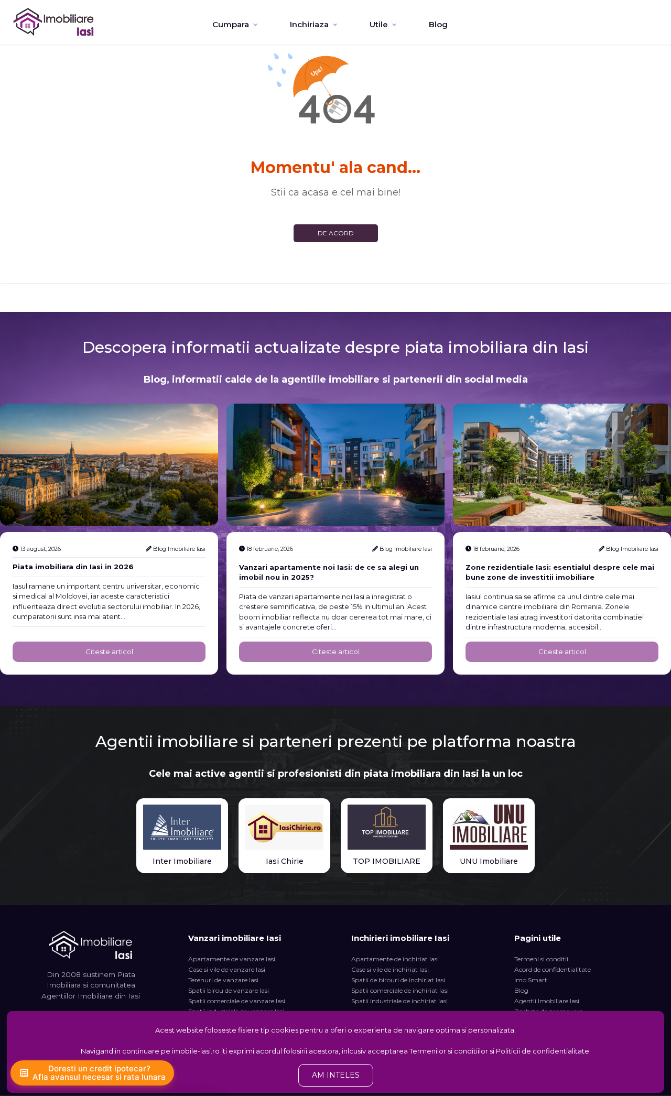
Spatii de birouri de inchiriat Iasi (398, 980)
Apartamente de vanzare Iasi (231, 959)
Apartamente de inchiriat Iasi (395, 959)
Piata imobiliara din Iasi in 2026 (73, 566)
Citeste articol (109, 651)
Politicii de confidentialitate (542, 1051)
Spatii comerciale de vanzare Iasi (236, 1001)
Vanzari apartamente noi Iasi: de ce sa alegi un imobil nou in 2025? (329, 572)
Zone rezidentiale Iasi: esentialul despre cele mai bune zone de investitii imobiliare (560, 572)
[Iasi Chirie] (284, 827)
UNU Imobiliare (489, 861)
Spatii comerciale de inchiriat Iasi (400, 990)
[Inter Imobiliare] (182, 827)
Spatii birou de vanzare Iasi (228, 990)
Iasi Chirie (285, 861)
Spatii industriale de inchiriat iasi (399, 1001)
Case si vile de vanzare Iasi (226, 969)
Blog (438, 24)
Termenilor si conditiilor (448, 1051)
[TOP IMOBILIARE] (386, 827)
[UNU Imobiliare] (489, 827)
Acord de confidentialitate (552, 969)
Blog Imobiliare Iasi (179, 548)
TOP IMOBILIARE (386, 861)
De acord (336, 233)
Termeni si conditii (541, 959)
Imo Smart (530, 980)
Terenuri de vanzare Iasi (223, 980)
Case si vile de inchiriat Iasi (390, 969)
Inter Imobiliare (182, 861)
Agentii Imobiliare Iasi (546, 1001)
